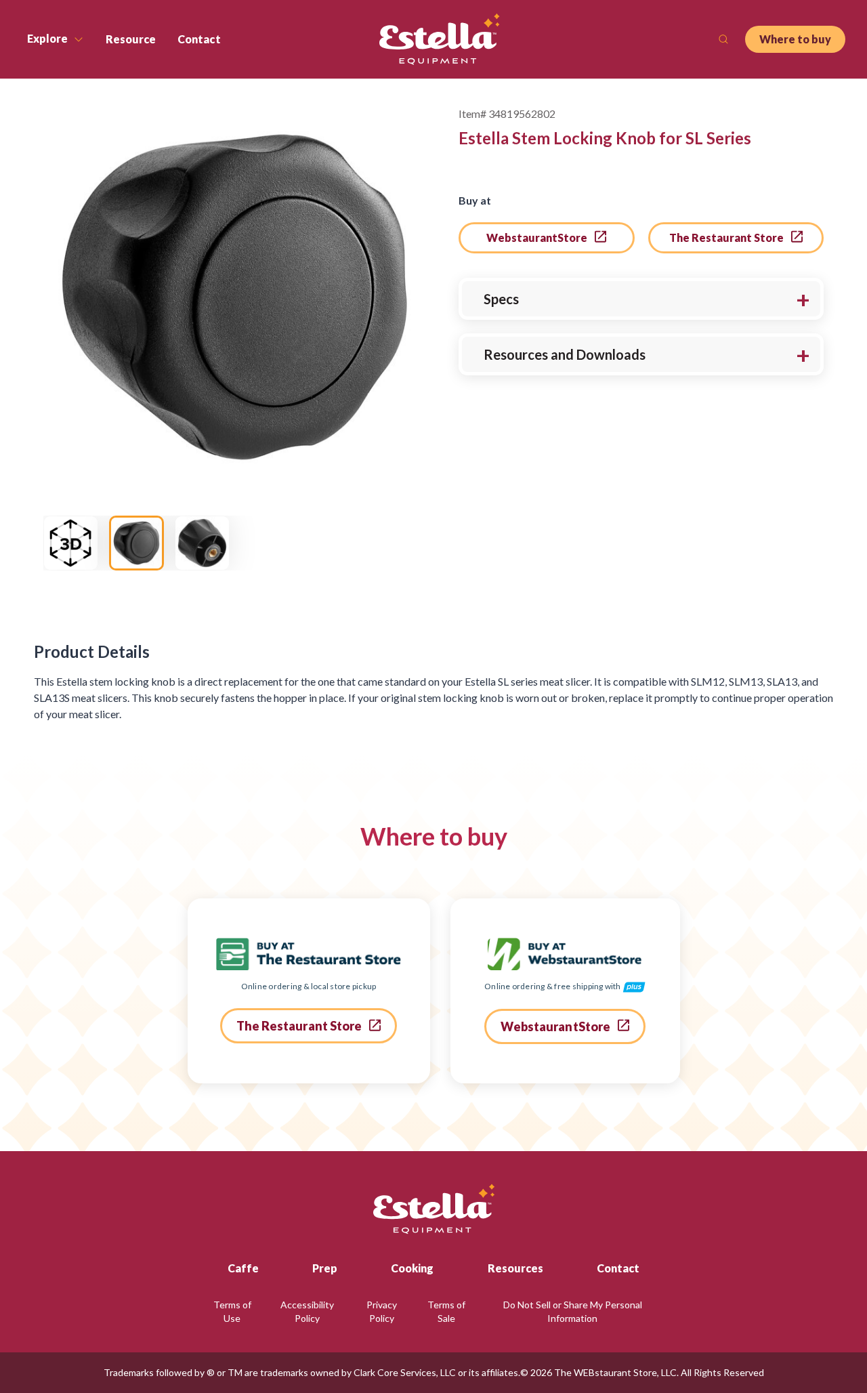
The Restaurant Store (727, 237)
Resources (515, 1268)
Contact (618, 1268)
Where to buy (795, 39)
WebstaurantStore (537, 237)
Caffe (243, 1268)
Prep (324, 1268)
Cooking (412, 1268)
